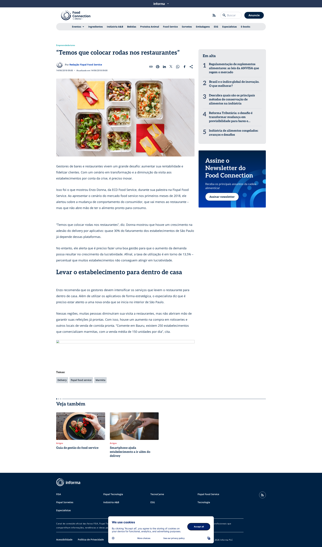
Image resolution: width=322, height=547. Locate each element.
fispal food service (81, 380)
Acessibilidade (64, 539)
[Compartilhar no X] (171, 66)
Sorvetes (187, 26)
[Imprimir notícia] (157, 66)
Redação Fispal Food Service (85, 64)
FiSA (58, 494)
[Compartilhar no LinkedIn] (164, 66)
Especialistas (229, 26)
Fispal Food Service (208, 494)
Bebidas (131, 26)
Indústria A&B (115, 26)
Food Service (170, 26)
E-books (245, 26)
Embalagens (203, 26)
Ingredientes (95, 26)
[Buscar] (224, 15)
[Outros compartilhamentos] (191, 66)
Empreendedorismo (65, 45)
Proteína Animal (149, 26)
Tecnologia (204, 502)
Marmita (100, 380)
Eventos (76, 26)
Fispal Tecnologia (113, 494)
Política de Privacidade (91, 539)
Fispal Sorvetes (64, 502)
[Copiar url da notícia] (151, 66)
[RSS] (214, 15)
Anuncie (254, 15)
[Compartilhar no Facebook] (184, 66)
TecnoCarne (157, 494)
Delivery (62, 380)
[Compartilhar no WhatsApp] (177, 66)
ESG (216, 26)
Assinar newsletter (222, 197)
